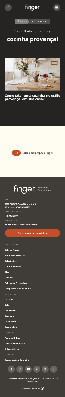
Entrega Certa (12, 348)
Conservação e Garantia (17, 359)
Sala (7, 304)
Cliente (9, 354)
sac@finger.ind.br (28, 204)
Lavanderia (10, 321)
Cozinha (9, 299)
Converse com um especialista (32, 233)
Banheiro (9, 315)
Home (23, 21)
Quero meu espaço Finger (37, 153)
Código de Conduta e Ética (18, 288)
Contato (9, 277)
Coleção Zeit (11, 260)
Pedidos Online (12, 337)
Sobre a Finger (12, 249)
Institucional (13, 244)
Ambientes (10, 294)
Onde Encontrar (13, 266)
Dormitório (10, 310)
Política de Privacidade (16, 282)
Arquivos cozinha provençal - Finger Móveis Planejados (32, 7)
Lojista (9, 332)
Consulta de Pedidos (15, 343)
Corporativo (11, 326)
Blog (7, 271)
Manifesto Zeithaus (15, 255)
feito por (30, 388)
